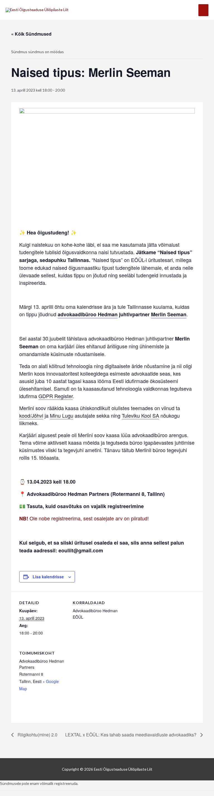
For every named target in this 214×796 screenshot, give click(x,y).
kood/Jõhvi (31, 415)
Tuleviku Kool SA (140, 415)
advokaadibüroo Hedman (88, 314)
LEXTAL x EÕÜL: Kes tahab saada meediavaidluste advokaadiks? (131, 734)
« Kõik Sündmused (31, 34)
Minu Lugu (61, 415)
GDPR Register (55, 396)
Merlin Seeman (168, 314)
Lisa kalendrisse (48, 576)
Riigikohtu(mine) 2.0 (36, 734)
